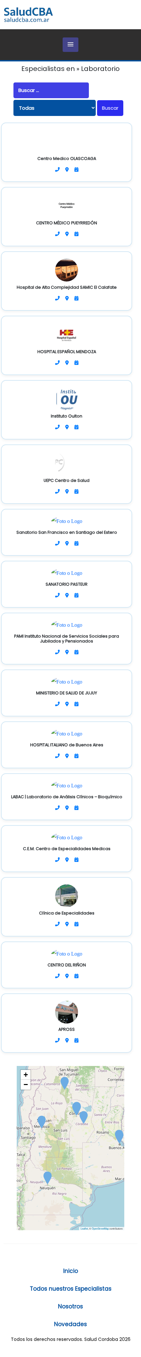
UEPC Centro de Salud (67, 480)
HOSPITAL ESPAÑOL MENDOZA (66, 351)
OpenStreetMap (100, 1228)
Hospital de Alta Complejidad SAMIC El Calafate (67, 287)
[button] (70, 44)
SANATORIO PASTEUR (67, 584)
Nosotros (70, 1306)
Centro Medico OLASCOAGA (66, 158)
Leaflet (84, 1228)
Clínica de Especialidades (66, 913)
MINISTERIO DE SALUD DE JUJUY (66, 693)
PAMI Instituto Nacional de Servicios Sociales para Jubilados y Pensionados (66, 638)
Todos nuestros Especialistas (70, 1289)
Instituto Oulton (66, 416)
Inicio (70, 1271)
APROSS (66, 1029)
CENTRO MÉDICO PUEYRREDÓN (66, 223)
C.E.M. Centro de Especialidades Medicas (67, 848)
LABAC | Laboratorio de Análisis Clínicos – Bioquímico (66, 797)
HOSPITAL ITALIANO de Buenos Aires (66, 745)
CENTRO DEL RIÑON (67, 965)
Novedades (70, 1324)
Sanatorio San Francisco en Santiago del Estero (66, 532)
